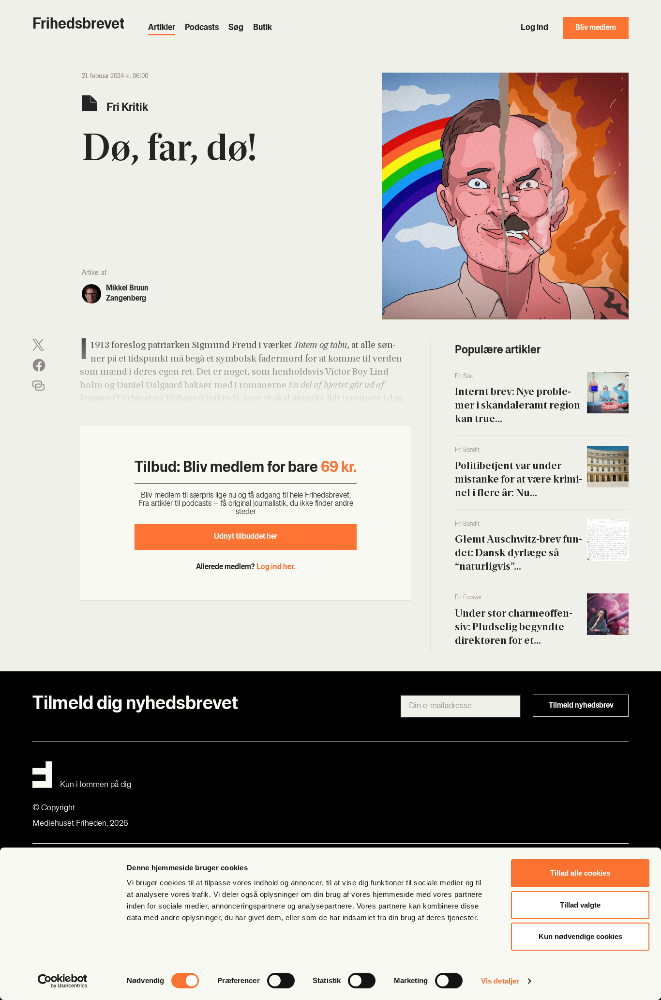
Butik (262, 28)
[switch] (281, 980)
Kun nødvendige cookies (580, 936)
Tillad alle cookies (580, 873)
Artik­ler (161, 28)
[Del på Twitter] (38, 345)
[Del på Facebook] (38, 365)
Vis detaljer (500, 981)
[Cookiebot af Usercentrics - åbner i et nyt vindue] (62, 981)
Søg (235, 28)
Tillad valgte (580, 905)
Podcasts (202, 28)
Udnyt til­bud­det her (245, 537)
